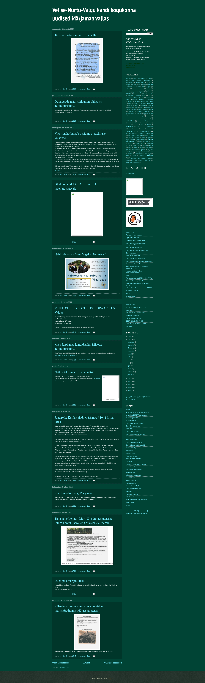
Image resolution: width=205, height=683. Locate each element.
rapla (151, 135)
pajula (143, 122)
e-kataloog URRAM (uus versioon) (136, 513)
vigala (127, 160)
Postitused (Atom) (64, 667)
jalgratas (134, 92)
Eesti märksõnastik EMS (133, 256)
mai (129, 363)
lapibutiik (134, 109)
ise (143, 90)
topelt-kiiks (148, 147)
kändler (143, 105)
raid (129, 135)
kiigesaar (130, 95)
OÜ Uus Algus (130, 478)
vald (152, 151)
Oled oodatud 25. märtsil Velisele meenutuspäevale (76, 186)
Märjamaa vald (130, 472)
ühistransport (137, 162)
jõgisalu (141, 92)
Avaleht (86, 663)
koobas (137, 101)
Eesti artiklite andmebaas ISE (135, 247)
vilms (146, 160)
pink (138, 126)
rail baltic (140, 135)
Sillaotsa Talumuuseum (133, 497)
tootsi (141, 147)
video (149, 158)
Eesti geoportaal (131, 253)
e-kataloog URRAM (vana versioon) (137, 511)
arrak (133, 80)
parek (149, 122)
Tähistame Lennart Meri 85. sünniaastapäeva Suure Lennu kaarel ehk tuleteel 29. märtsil (83, 520)
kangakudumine (137, 93)
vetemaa (144, 158)
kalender (128, 93)
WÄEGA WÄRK (131, 304)
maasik (127, 117)
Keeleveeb (129, 450)
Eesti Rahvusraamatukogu (134, 442)
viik (132, 160)
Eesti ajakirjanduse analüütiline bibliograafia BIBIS (135, 244)
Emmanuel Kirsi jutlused (133, 318)
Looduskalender (131, 467)
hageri (127, 88)
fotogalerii (148, 86)
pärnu (148, 128)
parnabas (128, 124)
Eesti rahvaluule (131, 437)
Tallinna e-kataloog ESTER (134, 281)
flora (139, 86)
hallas (134, 88)
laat (141, 107)
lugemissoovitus (148, 113)
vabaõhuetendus (143, 151)
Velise (128, 505)
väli (150, 160)
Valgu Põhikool (130, 502)
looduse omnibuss (143, 111)
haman (141, 88)
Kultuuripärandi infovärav (133, 459)
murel (136, 119)
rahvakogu (141, 133)
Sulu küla (129, 310)
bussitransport (140, 82)
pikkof (148, 124)
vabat (134, 151)
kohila (128, 99)
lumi (138, 115)
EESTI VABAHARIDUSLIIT (134, 321)
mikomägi (128, 119)
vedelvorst (141, 155)
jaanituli (128, 92)
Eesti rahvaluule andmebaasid (135, 258)
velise (150, 155)
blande (139, 80)
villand (141, 160)
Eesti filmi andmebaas (133, 426)
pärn (142, 128)
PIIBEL (128, 275)
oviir (130, 122)
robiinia (143, 137)
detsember (131, 342)
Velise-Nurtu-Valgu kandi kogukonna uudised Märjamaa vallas (94, 14)
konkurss (150, 99)
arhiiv (127, 80)
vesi (139, 158)
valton (128, 155)
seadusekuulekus (140, 139)
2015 (130, 336)
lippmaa (131, 111)
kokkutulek (142, 99)
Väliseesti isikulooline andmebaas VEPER (139, 288)
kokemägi (134, 99)
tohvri (129, 147)
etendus (150, 84)
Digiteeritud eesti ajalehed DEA (135, 240)
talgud (134, 145)
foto (143, 86)
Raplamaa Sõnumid (132, 494)
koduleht (135, 97)
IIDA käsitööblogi (131, 448)
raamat (129, 131)
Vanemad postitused (113, 663)
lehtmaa (145, 109)
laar (137, 107)
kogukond (148, 97)
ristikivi (137, 137)
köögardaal (131, 107)
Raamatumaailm (131, 483)
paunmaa (135, 124)
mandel (133, 117)
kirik (143, 95)
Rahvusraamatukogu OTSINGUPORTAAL (139, 278)
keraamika (150, 93)
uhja (129, 151)
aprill (129, 366)
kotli (147, 101)
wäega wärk (129, 162)
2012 (130, 381)
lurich (142, 115)
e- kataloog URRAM (132, 418)
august (130, 354)
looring (139, 113)
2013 (130, 378)
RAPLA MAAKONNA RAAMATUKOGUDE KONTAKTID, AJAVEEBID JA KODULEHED (139, 397)
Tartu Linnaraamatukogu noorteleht (136, 499)
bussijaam (129, 82)
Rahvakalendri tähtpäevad (134, 486)
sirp (140, 141)
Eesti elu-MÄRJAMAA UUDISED (136, 324)
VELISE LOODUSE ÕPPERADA (136, 307)
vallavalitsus (148, 153)
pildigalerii (129, 127)
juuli (129, 357)
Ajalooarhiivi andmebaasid (134, 235)
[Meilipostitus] (93, 89)
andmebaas (141, 78)
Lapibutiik (129, 461)
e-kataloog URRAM (132, 291)
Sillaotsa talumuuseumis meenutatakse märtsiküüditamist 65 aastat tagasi (79, 608)
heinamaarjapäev (130, 90)
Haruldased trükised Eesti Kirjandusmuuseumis (134, 271)
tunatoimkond (135, 149)
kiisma (138, 95)
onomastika (129, 299)
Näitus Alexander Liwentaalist (74, 372)
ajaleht (134, 78)
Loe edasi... (58, 170)
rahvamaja (149, 133)
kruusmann (135, 103)
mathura (149, 117)
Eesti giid (129, 429)
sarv (132, 139)
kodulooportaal (130, 296)
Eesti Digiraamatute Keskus (134, 423)
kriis (151, 101)
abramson (128, 78)
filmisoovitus (131, 86)
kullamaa (150, 103)
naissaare (139, 121)
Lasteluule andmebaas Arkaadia (136, 464)
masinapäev (140, 117)
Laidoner (128, 109)
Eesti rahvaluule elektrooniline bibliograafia (139, 261)
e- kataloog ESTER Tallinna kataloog (137, 412)
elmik (139, 84)
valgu (130, 153)
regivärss (130, 137)
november (131, 345)
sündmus (139, 143)
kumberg (130, 105)
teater (139, 145)
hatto (148, 88)
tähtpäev (150, 149)
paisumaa (136, 122)
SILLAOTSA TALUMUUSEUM (135, 313)
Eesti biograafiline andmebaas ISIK (137, 250)
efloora (128, 293)
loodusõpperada (130, 113)
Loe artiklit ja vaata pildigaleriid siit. (66, 355)
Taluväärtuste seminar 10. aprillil (76, 35)
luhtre (129, 115)
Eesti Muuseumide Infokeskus (135, 434)
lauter (139, 109)
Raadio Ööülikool (131, 480)
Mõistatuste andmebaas (133, 475)
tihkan (151, 145)
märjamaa (144, 119)
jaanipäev (148, 90)
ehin (148, 82)
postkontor (150, 126)
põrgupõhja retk (133, 128)
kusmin (137, 105)
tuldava (128, 149)
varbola (134, 155)
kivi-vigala (128, 97)
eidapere (128, 84)
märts (130, 369)
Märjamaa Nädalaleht (132, 315)
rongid (149, 137)
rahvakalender (130, 133)
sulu (129, 143)
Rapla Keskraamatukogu (133, 489)
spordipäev (146, 141)
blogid (128, 409)
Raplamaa (129, 491)
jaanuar (130, 374)
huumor (138, 90)
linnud (151, 109)
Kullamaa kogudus (131, 456)
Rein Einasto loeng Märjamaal (74, 493)
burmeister (147, 80)
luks (134, 115)
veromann (133, 158)
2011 (130, 384)
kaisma (149, 92)
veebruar (130, 372)
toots (135, 147)
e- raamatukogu (131, 420)
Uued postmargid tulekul (70, 580)
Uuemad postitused (60, 663)
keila (144, 93)
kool (142, 101)
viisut (136, 160)
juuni (129, 360)
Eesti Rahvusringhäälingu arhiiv (135, 445)
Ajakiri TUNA (130, 232)
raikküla (133, 135)
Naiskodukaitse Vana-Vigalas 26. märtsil (80, 254)
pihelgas (142, 124)
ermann (144, 84)
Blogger (110, 679)
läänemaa (148, 115)
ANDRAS (129, 326)
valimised (139, 153)
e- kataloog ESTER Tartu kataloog (136, 415)
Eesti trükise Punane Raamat (135, 264)
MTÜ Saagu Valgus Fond (133, 469)
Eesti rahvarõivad (131, 439)
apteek (149, 78)
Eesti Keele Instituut (132, 431)
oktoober (130, 348)
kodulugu (141, 97)
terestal (145, 145)
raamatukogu (144, 131)
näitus (151, 121)
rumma (127, 139)
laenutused (148, 107)
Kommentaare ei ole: (84, 89)
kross (129, 103)
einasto (134, 84)
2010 (130, 387)
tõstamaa (143, 149)
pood (142, 126)
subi (152, 141)
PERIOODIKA (130, 174)
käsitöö (151, 105)
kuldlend (143, 103)
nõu (146, 121)
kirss (150, 95)
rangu (146, 135)
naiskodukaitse (130, 121)
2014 (130, 339)
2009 (130, 390)
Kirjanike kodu (130, 453)
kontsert (130, 101)
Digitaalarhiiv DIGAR (132, 237)
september (131, 351)
